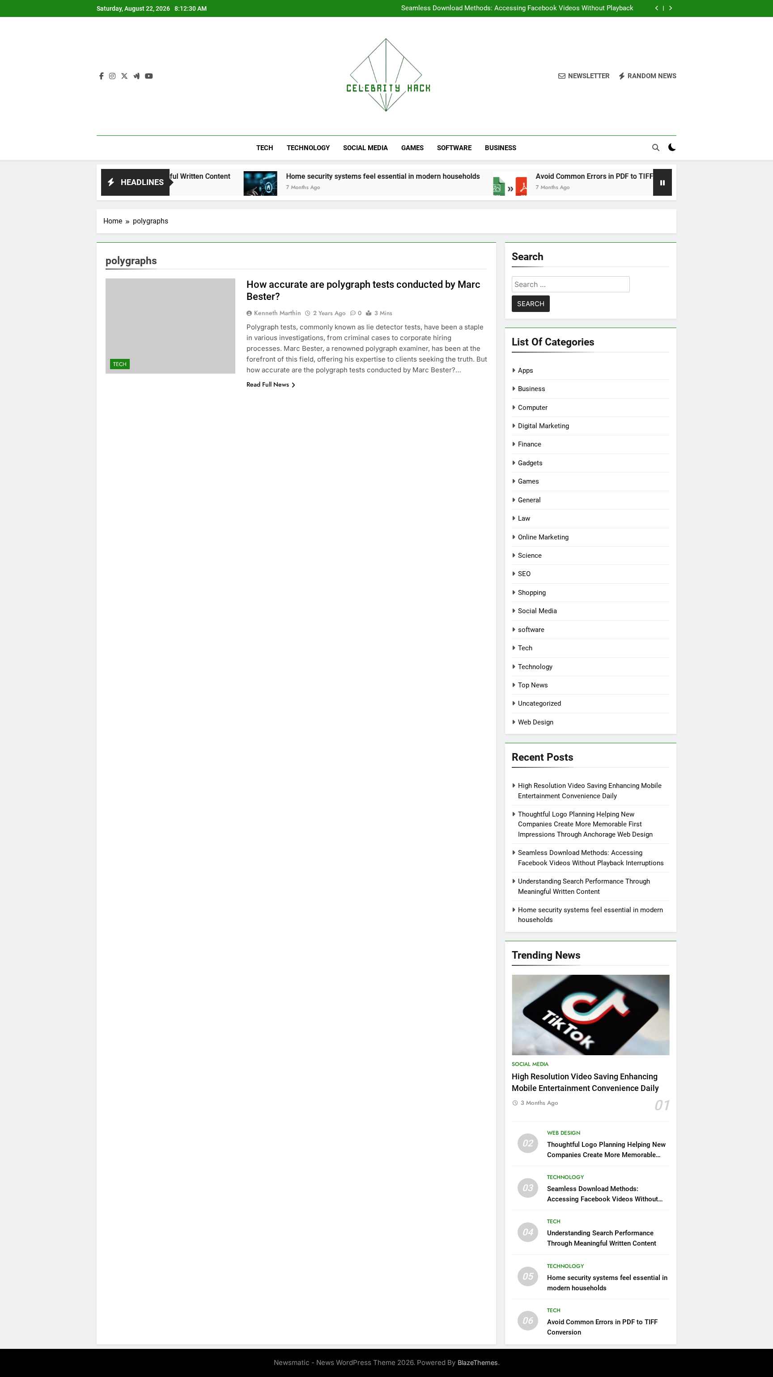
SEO (524, 574)
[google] (136, 76)
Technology (308, 148)
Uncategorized (539, 703)
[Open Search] (655, 147)
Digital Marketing (543, 426)
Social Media (365, 148)
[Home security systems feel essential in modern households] (204, 188)
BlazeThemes (478, 1362)
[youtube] (149, 76)
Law (524, 518)
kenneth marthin (277, 312)
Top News (533, 685)
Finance (529, 444)
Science (530, 556)
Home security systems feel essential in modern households (327, 176)
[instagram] (112, 76)
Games (412, 148)
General (529, 500)
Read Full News (267, 384)
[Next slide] (670, 8)
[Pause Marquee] (662, 182)
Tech (264, 148)
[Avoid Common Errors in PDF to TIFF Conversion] (454, 188)
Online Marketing (543, 537)
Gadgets (530, 463)
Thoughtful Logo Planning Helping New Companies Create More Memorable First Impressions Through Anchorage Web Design (585, 824)
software (454, 148)
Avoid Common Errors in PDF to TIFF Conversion (557, 176)
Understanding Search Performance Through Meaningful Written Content (525, 8)
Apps (525, 370)
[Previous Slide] (657, 8)
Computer (533, 408)
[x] (124, 76)
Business (500, 148)
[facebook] (101, 76)
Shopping (532, 593)
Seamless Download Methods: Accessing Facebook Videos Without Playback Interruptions (602, 1199)
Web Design (535, 722)
